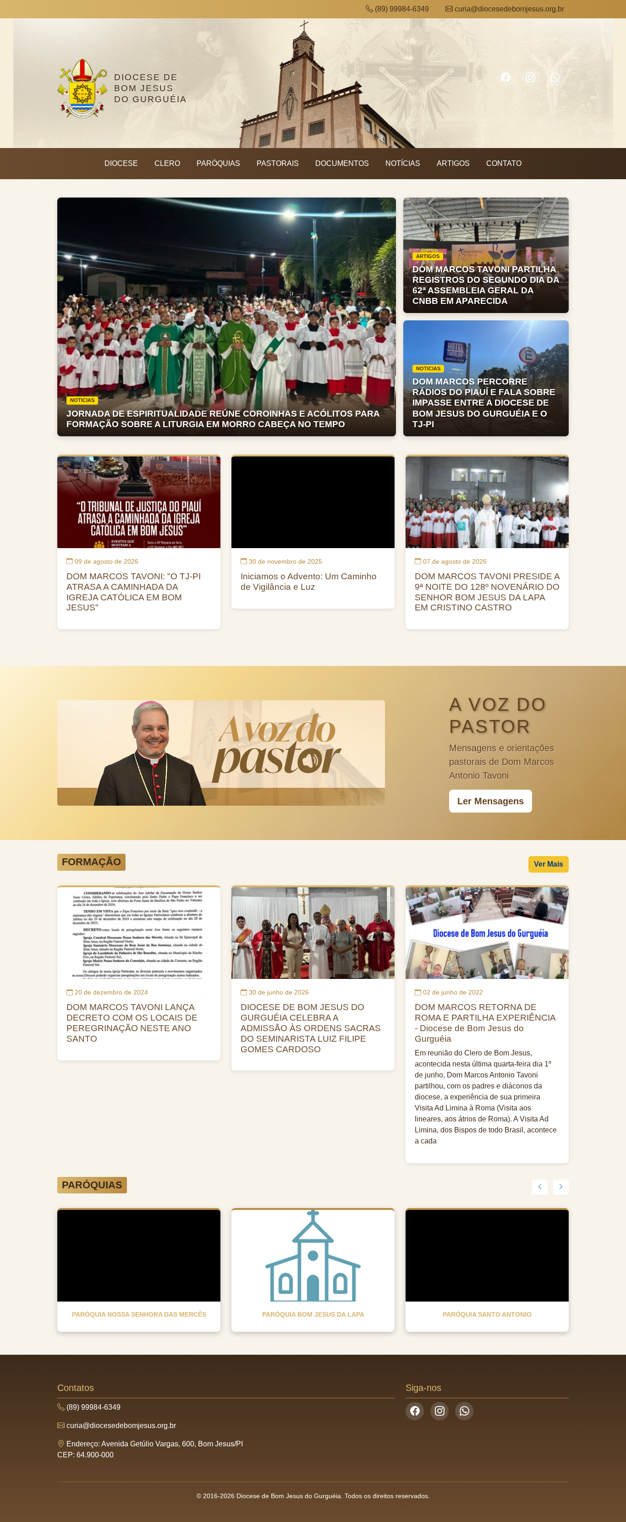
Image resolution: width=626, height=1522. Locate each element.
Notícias (402, 163)
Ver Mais (548, 864)
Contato (504, 163)
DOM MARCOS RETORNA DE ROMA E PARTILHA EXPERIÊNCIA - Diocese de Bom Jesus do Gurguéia (485, 1022)
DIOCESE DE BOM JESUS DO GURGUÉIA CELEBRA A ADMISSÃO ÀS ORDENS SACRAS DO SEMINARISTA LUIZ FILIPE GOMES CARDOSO (311, 1028)
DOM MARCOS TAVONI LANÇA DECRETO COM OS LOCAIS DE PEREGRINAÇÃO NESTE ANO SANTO (132, 1022)
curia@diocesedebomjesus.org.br (508, 9)
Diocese (121, 163)
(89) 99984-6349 (401, 9)
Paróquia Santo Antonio (487, 1314)
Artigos (453, 163)
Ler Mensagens (490, 801)
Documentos (342, 163)
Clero (167, 163)
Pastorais (278, 163)
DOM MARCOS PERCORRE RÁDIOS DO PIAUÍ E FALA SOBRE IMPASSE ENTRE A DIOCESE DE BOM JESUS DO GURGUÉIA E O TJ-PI (483, 403)
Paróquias (218, 163)
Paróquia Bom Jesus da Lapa (313, 1314)
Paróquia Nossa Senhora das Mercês (139, 1314)
